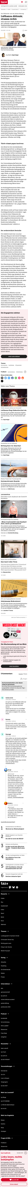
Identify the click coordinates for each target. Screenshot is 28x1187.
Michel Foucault (5, 950)
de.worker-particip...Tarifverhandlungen (16, 796)
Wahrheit (3, 924)
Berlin (2, 917)
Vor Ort (3, 1074)
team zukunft (4, 1048)
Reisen (3, 1120)
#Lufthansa (11, 365)
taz (4, 883)
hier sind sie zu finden (8, 689)
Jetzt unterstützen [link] (14, 356)
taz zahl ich (4, 996)
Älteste (25, 674)
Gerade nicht (20, 1153)
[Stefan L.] (5, 803)
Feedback (3, 1142)
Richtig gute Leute (6, 943)
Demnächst (4, 1071)
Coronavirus (23, 9)
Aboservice (4, 1146)
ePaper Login (4, 1150)
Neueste (21, 674)
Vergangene (4, 1082)
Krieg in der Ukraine (6, 947)
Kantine (3, 1124)
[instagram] (17, 888)
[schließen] (25, 1152)
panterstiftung (5, 1003)
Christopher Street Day (7, 939)
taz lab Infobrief (5, 1059)
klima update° (5, 1025)
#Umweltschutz (4, 367)
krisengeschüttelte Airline (14, 82)
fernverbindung (5, 1022)
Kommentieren (11, 372)
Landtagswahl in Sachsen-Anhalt (10, 936)
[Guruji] (5, 770)
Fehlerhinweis (19, 372)
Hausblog (3, 966)
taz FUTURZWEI (5, 1101)
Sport (2, 913)
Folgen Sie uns (4, 887)
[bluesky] (13, 888)
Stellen (3, 973)
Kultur (2, 909)
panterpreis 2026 (5, 1007)
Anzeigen (3, 1131)
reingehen (3, 1037)
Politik (8, 9)
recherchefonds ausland (7, 999)
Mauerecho (4, 1029)
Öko (2, 902)
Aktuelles (3, 962)
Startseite (3, 9)
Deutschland (15, 9)
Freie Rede (4, 1033)
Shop (2, 1127)
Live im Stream (5, 1078)
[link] (9, 6)
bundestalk (4, 1018)
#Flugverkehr (18, 365)
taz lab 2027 (4, 1085)
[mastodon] (10, 888)
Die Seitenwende (5, 969)
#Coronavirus (4, 365)
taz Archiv (3, 1108)
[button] (26, 2)
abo (2, 988)
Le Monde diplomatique (7, 1104)
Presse (3, 977)
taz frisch (3, 1052)
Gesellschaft (4, 906)
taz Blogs (3, 1097)
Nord (2, 920)
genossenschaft (5, 992)
